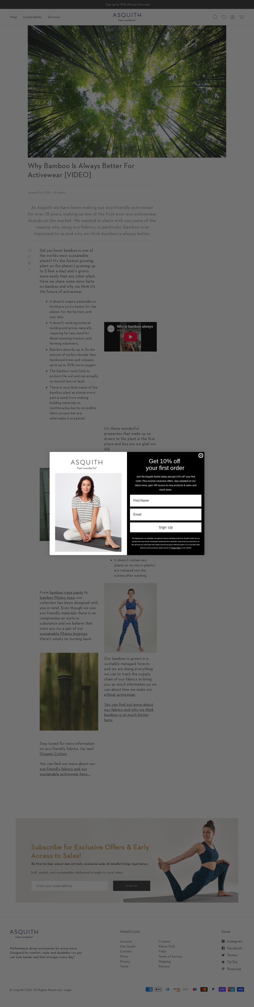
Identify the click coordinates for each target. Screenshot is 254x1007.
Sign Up (166, 527)
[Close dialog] (201, 455)
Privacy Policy (176, 548)
